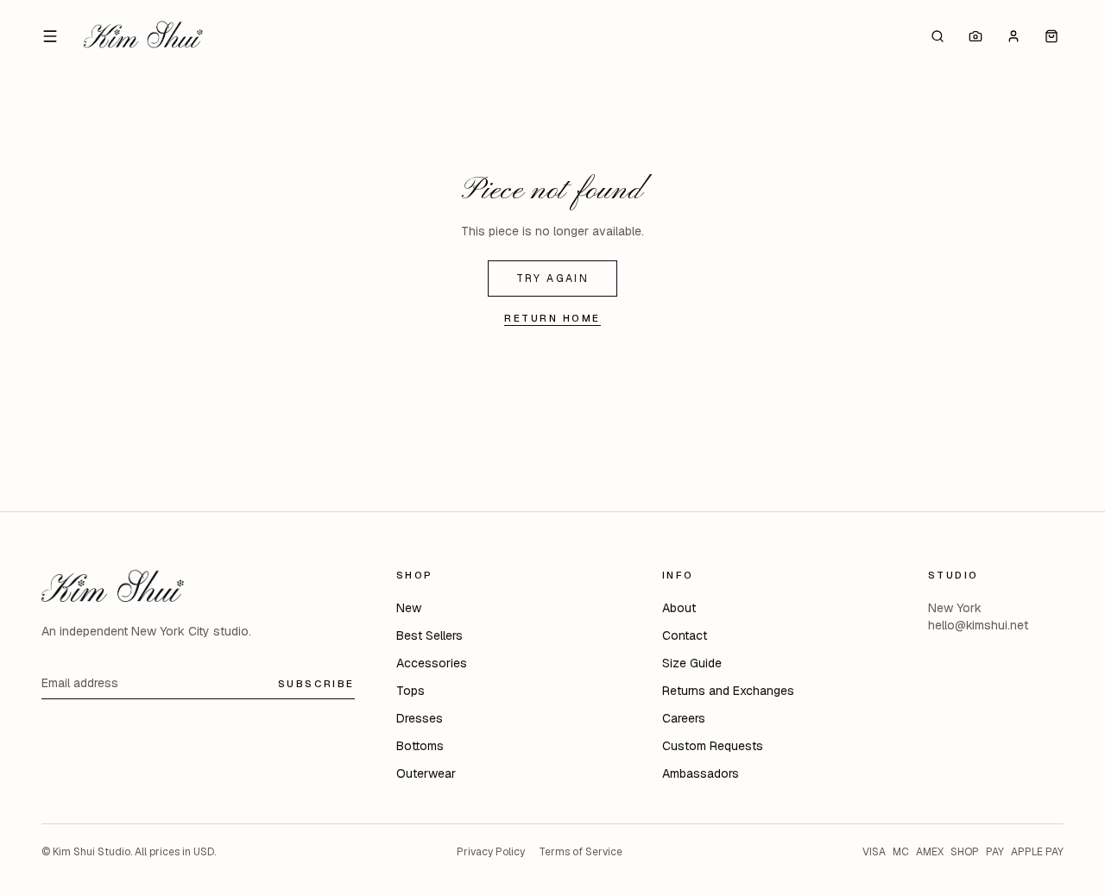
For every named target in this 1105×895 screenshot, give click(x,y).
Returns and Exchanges (728, 690)
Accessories (431, 663)
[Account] (1013, 36)
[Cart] (1051, 36)
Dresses (419, 718)
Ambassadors (700, 773)
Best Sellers (429, 635)
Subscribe (316, 683)
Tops (410, 690)
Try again (553, 278)
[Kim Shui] (142, 36)
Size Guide (692, 663)
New (408, 608)
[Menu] (50, 36)
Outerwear (426, 773)
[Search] (937, 36)
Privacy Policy (491, 852)
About (679, 608)
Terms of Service (580, 852)
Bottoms (420, 746)
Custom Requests (712, 746)
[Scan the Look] (975, 36)
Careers (683, 718)
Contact (684, 635)
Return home (552, 317)
